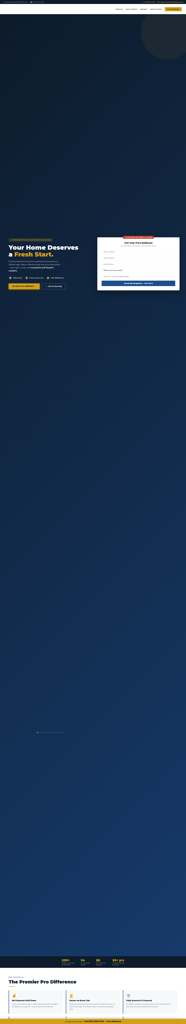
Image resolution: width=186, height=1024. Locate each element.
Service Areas (156, 9)
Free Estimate (173, 9)
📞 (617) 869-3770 (148, 2)
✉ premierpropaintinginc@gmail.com (170, 2)
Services (119, 9)
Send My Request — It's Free (138, 283)
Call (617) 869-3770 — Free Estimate (102, 1021)
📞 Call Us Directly (53, 286)
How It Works (131, 9)
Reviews (143, 9)
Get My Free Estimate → (24, 286)
